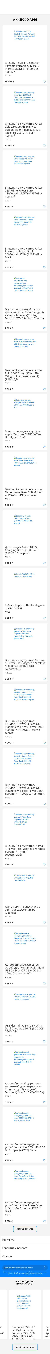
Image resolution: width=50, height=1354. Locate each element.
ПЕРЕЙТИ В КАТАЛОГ (25, 1347)
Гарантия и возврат (14, 1248)
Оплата (7, 1256)
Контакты (8, 1239)
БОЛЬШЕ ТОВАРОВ (25, 1229)
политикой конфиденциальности (32, 1273)
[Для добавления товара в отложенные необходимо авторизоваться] (44, 82)
